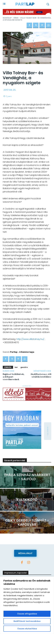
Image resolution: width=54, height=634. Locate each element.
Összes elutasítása (27, 628)
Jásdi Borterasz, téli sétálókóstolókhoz (40, 375)
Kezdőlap (7, 18)
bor (16, 367)
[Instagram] (28, 562)
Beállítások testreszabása (27, 621)
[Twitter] (35, 25)
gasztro (24, 367)
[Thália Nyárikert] (27, 477)
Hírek (15, 18)
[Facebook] (29, 25)
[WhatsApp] (48, 25)
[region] (27, 605)
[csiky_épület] (27, 522)
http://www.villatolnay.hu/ (30, 339)
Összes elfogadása (27, 613)
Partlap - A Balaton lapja (22, 352)
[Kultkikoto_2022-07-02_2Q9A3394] (27, 500)
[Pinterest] (42, 25)
